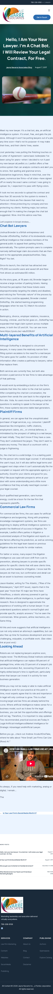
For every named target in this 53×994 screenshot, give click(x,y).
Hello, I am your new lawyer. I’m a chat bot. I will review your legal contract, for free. (21, 853)
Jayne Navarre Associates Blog (19, 67)
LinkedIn (47, 2)
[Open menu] (49, 10)
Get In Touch (42, 17)
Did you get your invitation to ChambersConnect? (16, 866)
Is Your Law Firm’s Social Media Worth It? (20, 813)
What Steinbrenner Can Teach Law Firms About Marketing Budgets (16, 873)
